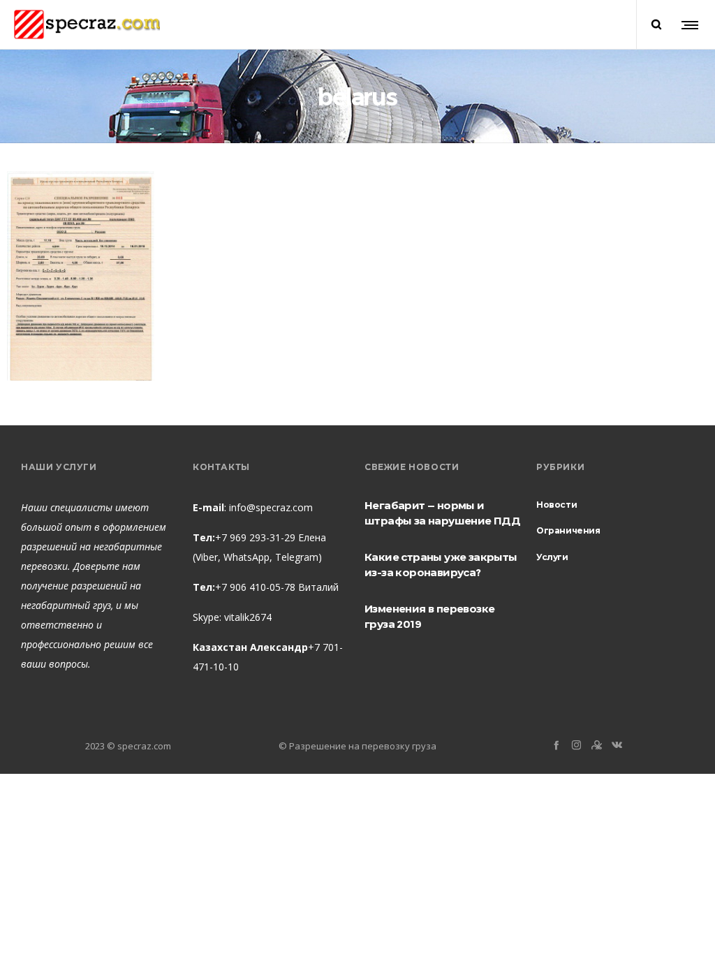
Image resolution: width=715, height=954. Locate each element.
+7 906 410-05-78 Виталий (277, 587)
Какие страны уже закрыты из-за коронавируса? (440, 564)
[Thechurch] (597, 745)
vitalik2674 (248, 617)
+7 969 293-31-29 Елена (270, 537)
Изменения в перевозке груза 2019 (429, 616)
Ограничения (568, 530)
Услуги (552, 557)
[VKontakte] (617, 745)
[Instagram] (576, 745)
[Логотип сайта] (87, 24)
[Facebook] (556, 745)
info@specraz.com (271, 507)
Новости (556, 504)
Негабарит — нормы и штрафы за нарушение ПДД (442, 513)
